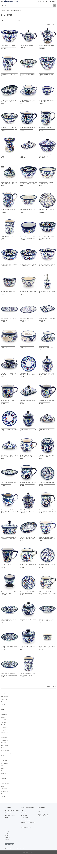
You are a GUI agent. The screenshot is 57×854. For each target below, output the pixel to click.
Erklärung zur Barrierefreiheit (28, 822)
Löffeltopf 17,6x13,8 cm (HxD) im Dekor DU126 (8, 237)
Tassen (2, 776)
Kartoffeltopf (4, 735)
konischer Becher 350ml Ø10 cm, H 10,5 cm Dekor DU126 (9, 565)
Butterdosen (4, 714)
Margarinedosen (5, 745)
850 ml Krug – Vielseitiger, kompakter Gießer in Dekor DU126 (47, 128)
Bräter (2, 709)
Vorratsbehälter (4, 791)
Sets (2, 765)
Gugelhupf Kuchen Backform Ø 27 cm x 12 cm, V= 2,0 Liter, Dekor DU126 (28, 210)
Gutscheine (3, 796)
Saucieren (3, 755)
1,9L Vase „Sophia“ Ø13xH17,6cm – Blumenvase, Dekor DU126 (28, 674)
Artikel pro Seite (22, 20)
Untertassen (4, 788)
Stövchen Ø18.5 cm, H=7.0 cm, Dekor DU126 (27, 346)
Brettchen (3, 712)
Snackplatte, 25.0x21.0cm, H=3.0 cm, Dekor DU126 (47, 319)
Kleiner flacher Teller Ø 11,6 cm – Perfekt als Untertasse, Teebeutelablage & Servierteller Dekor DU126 (8, 483)
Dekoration (3, 717)
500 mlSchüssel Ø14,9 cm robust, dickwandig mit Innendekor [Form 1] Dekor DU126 (9, 128)
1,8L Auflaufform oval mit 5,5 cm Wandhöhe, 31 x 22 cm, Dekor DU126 (27, 538)
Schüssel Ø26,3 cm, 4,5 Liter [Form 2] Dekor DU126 (28, 292)
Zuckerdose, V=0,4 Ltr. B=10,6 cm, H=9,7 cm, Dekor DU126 (27, 647)
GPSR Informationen (26, 825)
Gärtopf (3, 724)
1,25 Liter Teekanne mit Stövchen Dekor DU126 (46, 46)
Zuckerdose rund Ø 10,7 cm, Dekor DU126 (28, 619)
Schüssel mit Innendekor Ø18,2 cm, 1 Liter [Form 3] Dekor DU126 (9, 264)
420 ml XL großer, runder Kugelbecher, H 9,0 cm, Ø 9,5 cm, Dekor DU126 (27, 456)
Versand (21, 848)
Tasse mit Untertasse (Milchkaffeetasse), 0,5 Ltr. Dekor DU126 (46, 346)
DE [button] (38, 1)
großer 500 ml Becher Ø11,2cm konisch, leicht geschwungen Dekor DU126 (47, 538)
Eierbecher (3, 719)
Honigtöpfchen (4, 730)
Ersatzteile (3, 722)
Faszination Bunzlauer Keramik (12, 810)
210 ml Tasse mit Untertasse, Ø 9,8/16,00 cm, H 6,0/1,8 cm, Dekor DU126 (27, 101)
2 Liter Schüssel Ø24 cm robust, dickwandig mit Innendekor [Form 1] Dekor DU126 (28, 73)
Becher (2, 701)
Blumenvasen (4, 707)
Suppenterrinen (5, 770)
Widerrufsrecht (24, 817)
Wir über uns (8, 812)
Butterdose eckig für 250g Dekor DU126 (27, 401)
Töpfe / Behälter (5, 783)
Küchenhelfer (4, 742)
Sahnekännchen (5, 750)
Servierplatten (4, 763)
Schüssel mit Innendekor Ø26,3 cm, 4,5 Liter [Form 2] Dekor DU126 (47, 264)
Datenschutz (24, 815)
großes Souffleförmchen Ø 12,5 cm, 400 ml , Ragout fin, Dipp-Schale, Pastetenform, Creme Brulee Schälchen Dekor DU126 (47, 647)
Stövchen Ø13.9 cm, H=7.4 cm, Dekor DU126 (8, 346)
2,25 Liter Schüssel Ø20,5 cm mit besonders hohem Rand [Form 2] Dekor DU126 (46, 73)
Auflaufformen (4, 696)
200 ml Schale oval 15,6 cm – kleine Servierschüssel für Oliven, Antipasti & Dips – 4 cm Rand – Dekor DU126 (9, 101)
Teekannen (3, 778)
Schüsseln (3, 758)
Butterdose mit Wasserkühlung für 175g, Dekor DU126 (47, 456)
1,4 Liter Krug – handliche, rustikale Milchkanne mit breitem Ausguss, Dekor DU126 (9, 73)
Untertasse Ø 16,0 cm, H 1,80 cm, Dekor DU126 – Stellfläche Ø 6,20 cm (28, 374)
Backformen (4, 699)
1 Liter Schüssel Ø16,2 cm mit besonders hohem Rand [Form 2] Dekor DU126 (8, 46)
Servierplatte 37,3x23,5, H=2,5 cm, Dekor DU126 (9, 319)
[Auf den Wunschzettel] (15, 30)
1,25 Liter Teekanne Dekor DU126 (27, 45)
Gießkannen (4, 727)
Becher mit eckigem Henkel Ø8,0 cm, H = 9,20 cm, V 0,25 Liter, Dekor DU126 (47, 510)
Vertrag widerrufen (9, 844)
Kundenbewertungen (26, 827)
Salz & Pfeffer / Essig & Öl (7, 753)
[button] (43, 1)
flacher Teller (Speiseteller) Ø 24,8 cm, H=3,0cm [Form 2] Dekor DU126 (9, 674)
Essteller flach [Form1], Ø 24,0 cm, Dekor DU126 (47, 565)
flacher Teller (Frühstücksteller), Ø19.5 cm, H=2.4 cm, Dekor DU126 (47, 483)
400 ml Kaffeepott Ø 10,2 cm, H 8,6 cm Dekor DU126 (9, 401)
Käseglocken (4, 737)
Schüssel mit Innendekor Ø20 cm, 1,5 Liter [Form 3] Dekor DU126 (28, 264)
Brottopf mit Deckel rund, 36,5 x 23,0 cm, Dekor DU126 (46, 155)
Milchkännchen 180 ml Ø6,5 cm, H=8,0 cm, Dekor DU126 (46, 401)
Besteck (3, 704)
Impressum (24, 812)
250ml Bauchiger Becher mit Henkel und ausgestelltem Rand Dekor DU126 (28, 483)
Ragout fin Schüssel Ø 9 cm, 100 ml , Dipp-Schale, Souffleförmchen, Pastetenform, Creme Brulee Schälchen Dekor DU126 (28, 237)
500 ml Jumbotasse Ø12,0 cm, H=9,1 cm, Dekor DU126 (47, 101)
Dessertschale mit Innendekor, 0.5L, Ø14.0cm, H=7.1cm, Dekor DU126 (28, 183)
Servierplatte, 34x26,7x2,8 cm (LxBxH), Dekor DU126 (27, 319)
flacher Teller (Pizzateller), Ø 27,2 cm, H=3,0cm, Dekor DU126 (27, 592)
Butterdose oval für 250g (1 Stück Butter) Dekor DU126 (46, 428)
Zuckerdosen (4, 793)
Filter (4, 20)
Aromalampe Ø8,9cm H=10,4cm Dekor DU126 (8, 155)
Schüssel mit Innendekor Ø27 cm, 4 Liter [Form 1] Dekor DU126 (9, 292)
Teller (2, 781)
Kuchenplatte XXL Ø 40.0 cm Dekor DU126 (47, 210)
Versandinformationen (10, 815)
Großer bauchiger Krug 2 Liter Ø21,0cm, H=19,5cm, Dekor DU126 (9, 210)
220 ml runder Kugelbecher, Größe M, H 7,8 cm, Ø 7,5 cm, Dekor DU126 (28, 565)
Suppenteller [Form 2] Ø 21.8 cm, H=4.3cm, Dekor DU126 (8, 619)
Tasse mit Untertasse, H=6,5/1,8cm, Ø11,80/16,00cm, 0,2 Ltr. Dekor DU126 (9, 374)
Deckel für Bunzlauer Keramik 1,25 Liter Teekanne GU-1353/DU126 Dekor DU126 (9, 183)
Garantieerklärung (25, 820)
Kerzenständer (4, 740)
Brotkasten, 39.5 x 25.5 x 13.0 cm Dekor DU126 (27, 155)
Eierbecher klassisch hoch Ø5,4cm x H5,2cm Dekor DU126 (9, 592)
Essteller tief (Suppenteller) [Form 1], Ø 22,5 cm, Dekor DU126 (47, 619)
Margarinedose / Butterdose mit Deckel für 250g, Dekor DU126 (8, 538)
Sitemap (6, 817)
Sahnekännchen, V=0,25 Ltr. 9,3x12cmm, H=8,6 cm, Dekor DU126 (9, 510)
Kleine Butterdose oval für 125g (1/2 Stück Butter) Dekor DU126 (9, 456)
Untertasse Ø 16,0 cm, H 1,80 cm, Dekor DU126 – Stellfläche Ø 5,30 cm (9, 428)
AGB (22, 810)
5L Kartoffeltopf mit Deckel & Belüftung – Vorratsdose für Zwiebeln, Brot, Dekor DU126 (26, 510)
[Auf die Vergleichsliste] (11, 30)
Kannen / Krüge (4, 732)
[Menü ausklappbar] (2, 1)
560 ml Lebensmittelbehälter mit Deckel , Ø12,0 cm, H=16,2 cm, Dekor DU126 (28, 428)
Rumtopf (3, 747)
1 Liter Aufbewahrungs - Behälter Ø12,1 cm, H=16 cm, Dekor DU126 (47, 374)
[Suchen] (54, 5)
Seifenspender (4, 760)
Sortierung (11, 20)
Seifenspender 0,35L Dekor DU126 (47, 291)
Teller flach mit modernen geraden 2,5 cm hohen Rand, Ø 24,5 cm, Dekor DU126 (9, 647)
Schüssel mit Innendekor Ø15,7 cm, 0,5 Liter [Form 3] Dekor (47, 237)
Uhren (2, 786)
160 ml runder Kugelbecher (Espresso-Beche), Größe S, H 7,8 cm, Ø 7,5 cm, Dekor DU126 (47, 592)
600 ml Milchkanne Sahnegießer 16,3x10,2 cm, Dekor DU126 (27, 128)
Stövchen (3, 768)
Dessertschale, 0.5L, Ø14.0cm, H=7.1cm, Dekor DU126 (46, 183)
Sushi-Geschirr (4, 773)
